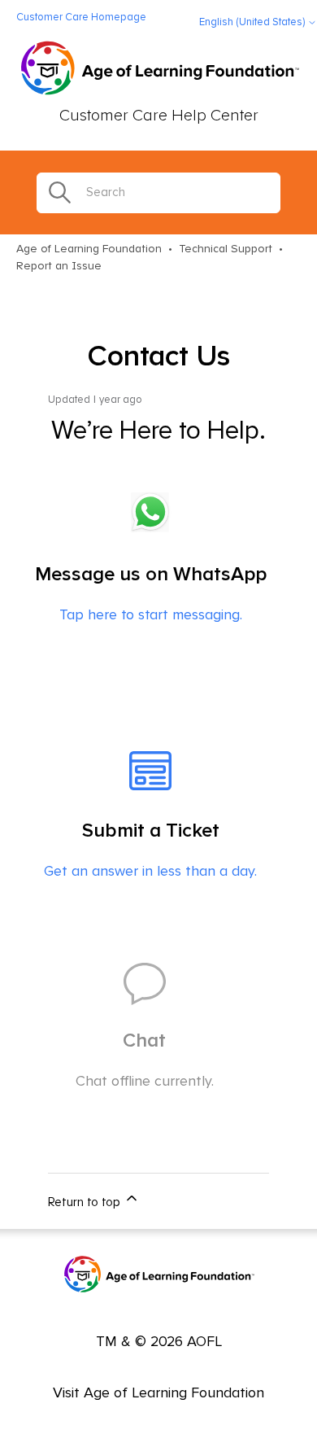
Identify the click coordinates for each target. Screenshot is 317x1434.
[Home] (159, 70)
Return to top (86, 1202)
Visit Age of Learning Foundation (158, 1393)
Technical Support (225, 249)
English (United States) (253, 22)
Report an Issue (59, 266)
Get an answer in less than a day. (150, 850)
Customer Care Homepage (81, 17)
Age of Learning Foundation (89, 249)
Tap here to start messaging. (151, 594)
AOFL (204, 1342)
